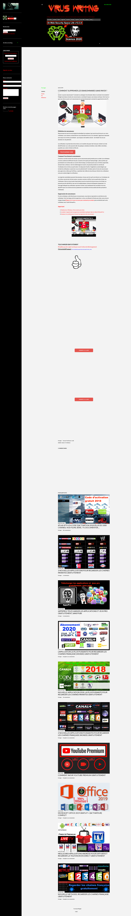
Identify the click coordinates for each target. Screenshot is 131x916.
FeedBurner (14, 61)
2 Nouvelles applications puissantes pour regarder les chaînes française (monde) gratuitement (83, 734)
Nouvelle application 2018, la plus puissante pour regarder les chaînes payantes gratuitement (82, 693)
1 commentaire (66, 575)
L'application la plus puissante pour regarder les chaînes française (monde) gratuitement (82, 653)
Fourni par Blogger (77, 908)
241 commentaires (67, 530)
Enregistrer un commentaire (69, 656)
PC (42, 95)
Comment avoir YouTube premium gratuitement (82, 775)
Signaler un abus (7, 70)
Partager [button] (43, 87)
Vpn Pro (77, 19)
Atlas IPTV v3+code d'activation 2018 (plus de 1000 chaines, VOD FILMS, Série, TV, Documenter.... (82, 526)
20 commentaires (66, 697)
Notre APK (82, 19)
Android (54, 19)
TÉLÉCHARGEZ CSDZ (66, 152)
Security (72, 19)
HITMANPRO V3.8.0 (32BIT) (84, 399)
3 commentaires (66, 616)
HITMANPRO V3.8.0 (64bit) (84, 350)
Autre (91, 19)
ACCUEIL (49, 19)
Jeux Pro (68, 19)
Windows (43, 97)
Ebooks (87, 19)
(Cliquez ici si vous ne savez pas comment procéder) (79, 200)
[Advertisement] (76, 61)
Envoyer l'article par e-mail (68, 440)
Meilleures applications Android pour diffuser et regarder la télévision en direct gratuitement (82, 854)
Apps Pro (63, 19)
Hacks (59, 19)
